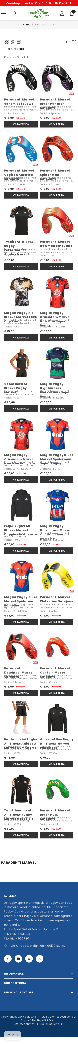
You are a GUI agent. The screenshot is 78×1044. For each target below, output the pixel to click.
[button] (6, 49)
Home (26, 31)
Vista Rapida (21, 131)
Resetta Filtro (15, 56)
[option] (38, 7)
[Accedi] (62, 20)
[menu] (3, 20)
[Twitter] (39, 966)
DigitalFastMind (50, 1031)
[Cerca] (14, 20)
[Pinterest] (29, 966)
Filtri (67, 49)
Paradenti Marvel (45, 31)
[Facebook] (8, 966)
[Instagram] (18, 966)
